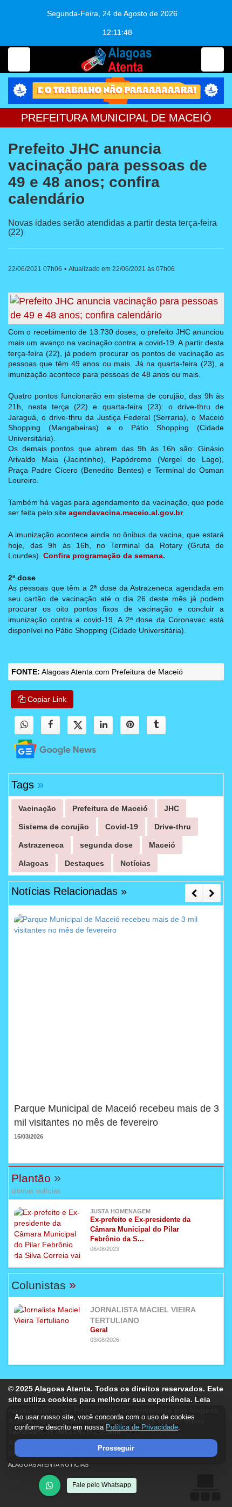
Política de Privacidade (142, 1427)
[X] (76, 725)
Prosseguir (116, 1448)
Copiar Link (45, 699)
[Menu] (19, 59)
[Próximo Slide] (212, 893)
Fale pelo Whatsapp (101, 1485)
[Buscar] (212, 59)
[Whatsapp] (24, 725)
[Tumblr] (156, 725)
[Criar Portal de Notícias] (205, 1487)
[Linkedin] (103, 725)
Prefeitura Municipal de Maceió (116, 118)
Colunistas (43, 1285)
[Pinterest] (129, 725)
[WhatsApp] (49, 1485)
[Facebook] (50, 725)
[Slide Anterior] (194, 893)
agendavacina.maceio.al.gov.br (126, 512)
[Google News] (45, 748)
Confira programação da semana (103, 555)
